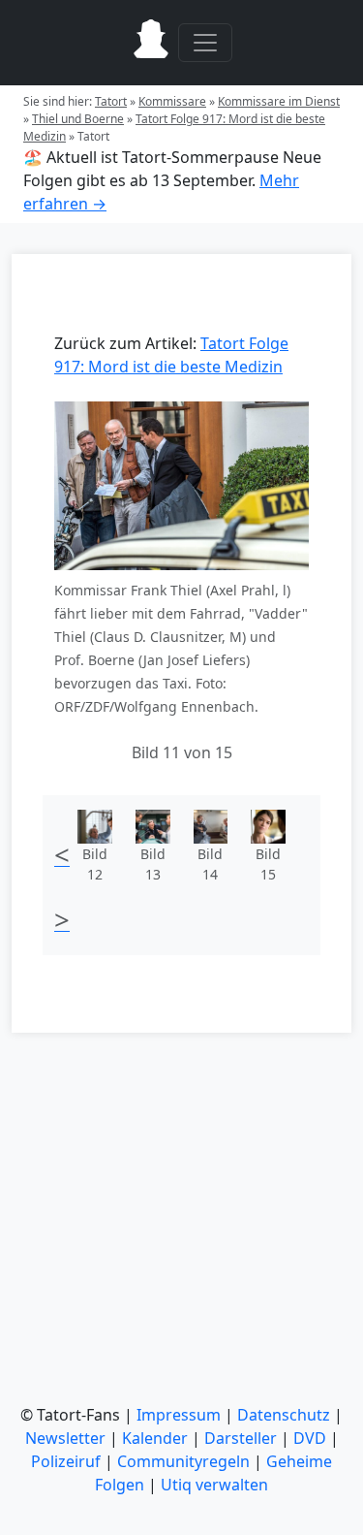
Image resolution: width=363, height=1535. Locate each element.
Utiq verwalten (214, 1484)
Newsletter (65, 1438)
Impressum (178, 1414)
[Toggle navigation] (205, 42)
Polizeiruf (66, 1461)
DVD (309, 1438)
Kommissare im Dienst (279, 101)
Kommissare (172, 101)
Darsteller (240, 1438)
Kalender (155, 1438)
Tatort (111, 101)
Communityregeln (183, 1461)
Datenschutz (283, 1414)
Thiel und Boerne (78, 119)
